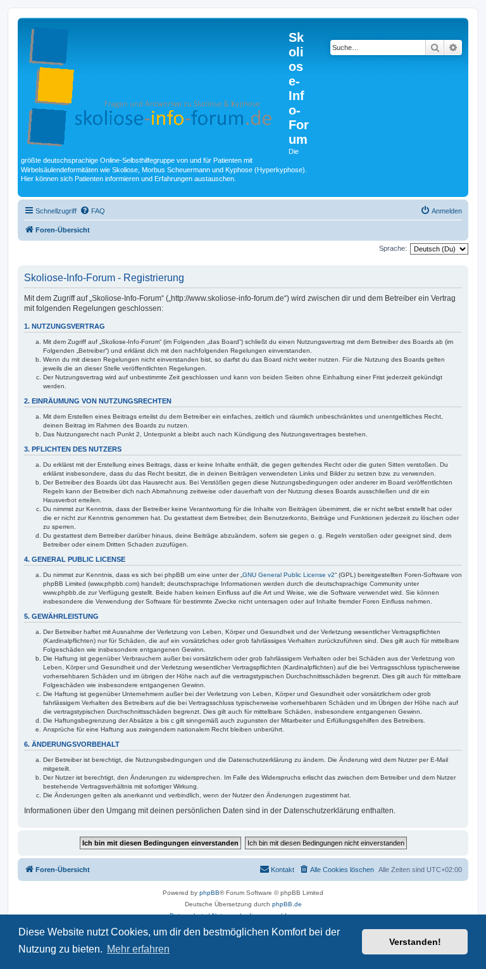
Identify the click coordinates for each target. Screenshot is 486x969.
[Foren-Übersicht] (155, 84)
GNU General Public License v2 (288, 574)
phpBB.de (287, 904)
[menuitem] (92, 210)
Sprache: (393, 248)
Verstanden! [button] (415, 942)
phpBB (209, 892)
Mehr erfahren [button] (138, 949)
